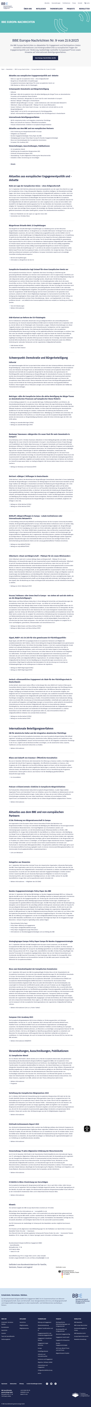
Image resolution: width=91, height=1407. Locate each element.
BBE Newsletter (78, 1322)
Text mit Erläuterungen (17, 306)
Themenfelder (56, 9)
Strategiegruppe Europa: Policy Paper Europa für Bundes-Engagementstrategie (34, 138)
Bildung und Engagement (44, 1322)
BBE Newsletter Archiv (80, 1333)
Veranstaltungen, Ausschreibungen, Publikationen (29, 146)
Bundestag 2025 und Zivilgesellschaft (61, 1330)
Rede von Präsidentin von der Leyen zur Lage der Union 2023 (29, 214)
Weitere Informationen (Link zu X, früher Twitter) (25, 1007)
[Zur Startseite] (7, 5)
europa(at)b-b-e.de (41, 1211)
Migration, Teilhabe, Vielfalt (45, 1362)
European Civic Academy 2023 (19, 142)
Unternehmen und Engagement (43, 1366)
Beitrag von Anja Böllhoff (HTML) (20, 544)
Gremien (3, 1333)
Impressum (30, 1231)
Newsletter (84, 9)
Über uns (28, 9)
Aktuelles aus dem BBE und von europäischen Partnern (31, 128)
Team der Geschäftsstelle (7, 1336)
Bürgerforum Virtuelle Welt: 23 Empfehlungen (24, 81)
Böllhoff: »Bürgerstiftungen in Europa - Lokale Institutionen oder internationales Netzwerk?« (39, 103)
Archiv (39, 1373)
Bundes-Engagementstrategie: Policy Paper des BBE (26, 136)
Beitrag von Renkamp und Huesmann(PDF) (23, 467)
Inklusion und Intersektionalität (42, 1355)
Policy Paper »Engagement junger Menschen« (24, 930)
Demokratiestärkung (43, 1325)
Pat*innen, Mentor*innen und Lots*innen (62, 1349)
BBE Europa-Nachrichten (22, 69)
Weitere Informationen (17, 308)
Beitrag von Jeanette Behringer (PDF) (22, 424)
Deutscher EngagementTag (63, 1334)
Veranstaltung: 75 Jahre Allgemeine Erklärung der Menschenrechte (30, 155)
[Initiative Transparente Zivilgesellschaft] (81, 1394)
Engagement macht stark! (62, 1337)
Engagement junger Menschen (43, 1344)
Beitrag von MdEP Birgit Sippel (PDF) (21, 670)
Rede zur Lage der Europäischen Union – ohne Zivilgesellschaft (30, 79)
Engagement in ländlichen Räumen (45, 1339)
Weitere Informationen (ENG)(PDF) (21, 1041)
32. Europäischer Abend (18, 149)
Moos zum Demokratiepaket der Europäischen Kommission (28, 140)
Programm (14, 1083)
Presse (74, 3)
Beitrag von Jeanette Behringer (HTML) (22, 422)
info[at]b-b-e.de (24, 1392)
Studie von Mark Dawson (18, 347)
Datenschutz (13, 1383)
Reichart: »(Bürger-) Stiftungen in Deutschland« (25, 100)
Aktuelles (47, 3)
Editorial (13, 92)
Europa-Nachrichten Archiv (81, 1336)
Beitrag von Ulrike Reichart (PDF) (20, 506)
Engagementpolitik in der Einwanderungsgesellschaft (45, 1334)
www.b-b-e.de (15, 1251)
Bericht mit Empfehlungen (18, 258)
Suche (88, 3)
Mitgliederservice (24, 1328)
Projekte (71, 9)
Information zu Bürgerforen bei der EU (22, 260)
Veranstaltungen (56, 3)
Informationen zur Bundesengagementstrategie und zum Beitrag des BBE (33, 932)
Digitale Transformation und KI (45, 1329)
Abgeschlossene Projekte (62, 1353)
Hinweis (13, 164)
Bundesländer (5, 1327)
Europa (40, 1348)
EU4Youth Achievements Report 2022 (21, 153)
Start (2, 69)
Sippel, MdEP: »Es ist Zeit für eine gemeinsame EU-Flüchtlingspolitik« (31, 111)
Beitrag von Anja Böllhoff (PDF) (20, 546)
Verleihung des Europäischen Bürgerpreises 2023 (25, 151)
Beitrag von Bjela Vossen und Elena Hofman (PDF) (25, 628)
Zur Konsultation (16, 777)
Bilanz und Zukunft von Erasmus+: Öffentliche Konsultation (28, 122)
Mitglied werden (24, 1325)
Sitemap (21, 1383)
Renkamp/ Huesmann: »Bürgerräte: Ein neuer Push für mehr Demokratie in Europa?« (36, 98)
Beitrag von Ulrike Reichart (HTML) (21, 504)
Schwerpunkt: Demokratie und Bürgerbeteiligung (29, 89)
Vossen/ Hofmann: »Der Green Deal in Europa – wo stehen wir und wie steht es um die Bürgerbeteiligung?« (37, 108)
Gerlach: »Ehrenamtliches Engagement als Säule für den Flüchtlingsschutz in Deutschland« (38, 113)
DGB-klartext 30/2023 (17, 345)
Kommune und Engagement (45, 1359)
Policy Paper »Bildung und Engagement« (23, 925)
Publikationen (66, 3)
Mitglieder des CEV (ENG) (33, 881)
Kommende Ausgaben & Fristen (80, 1329)
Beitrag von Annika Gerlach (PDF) (20, 718)
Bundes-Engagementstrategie (61, 1344)
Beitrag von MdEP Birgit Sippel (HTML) (22, 668)
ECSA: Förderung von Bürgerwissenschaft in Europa (26, 131)
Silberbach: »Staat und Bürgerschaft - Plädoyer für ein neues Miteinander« (33, 105)
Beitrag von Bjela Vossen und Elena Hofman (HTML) (26, 626)
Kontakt (80, 3)
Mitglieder (41, 9)
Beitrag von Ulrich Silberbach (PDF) (21, 586)
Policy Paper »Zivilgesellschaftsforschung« (23, 927)
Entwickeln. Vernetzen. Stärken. (7, 1323)
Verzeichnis (23, 1322)
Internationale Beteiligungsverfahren (24, 117)
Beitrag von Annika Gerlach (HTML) (21, 716)
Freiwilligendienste (43, 1351)
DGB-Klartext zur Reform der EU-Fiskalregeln (24, 85)
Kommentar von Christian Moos (20, 216)
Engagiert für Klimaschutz (63, 1340)
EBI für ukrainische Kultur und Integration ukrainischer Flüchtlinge (30, 120)
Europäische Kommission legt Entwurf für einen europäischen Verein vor (33, 83)
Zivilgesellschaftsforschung (45, 1370)
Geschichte (4, 1330)
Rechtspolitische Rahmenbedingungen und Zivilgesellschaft (63, 1324)
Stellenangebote (5, 1339)
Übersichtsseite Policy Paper (19, 923)
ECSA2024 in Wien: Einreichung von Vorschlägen (25, 158)
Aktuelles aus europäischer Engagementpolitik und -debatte (33, 76)
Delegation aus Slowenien (18, 134)
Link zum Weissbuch (17, 852)
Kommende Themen (67, 1233)
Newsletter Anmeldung (80, 1339)
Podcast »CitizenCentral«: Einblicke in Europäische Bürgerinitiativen (31, 124)
